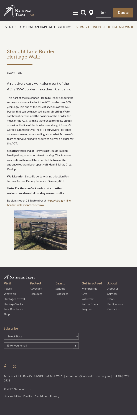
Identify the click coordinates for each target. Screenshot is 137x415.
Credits (27, 396)
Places (8, 288)
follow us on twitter (14, 366)
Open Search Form (83, 13)
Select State (91, 13)
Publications (115, 304)
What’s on (10, 293)
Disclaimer (41, 396)
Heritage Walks (13, 304)
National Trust (21, 10)
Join (103, 12)
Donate (123, 12)
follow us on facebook (6, 366)
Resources (36, 293)
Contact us (114, 309)
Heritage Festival (14, 299)
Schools (60, 288)
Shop (7, 314)
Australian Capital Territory (45, 27)
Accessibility (13, 396)
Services (112, 293)
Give (84, 293)
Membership (89, 288)
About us (112, 288)
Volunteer (87, 299)
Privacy (54, 396)
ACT (21, 72)
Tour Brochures (13, 309)
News (111, 299)
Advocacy (36, 288)
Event (9, 27)
